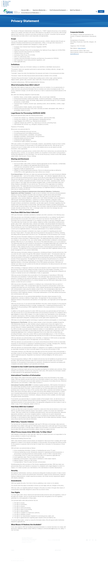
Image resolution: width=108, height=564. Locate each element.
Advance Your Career (38, 552)
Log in (101, 11)
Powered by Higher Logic (90, 562)
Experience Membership (17, 555)
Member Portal (80, 552)
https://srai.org (82, 48)
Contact (6, 5)
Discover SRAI (14, 554)
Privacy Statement (81, 554)
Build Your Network (37, 554)
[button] (26, 10)
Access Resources (37, 555)
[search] (94, 11)
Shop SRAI (7, 1)
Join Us (5, 6)
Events (6, 3)
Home (12, 552)
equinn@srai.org (74, 54)
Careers (6, 2)
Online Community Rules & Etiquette (85, 555)
